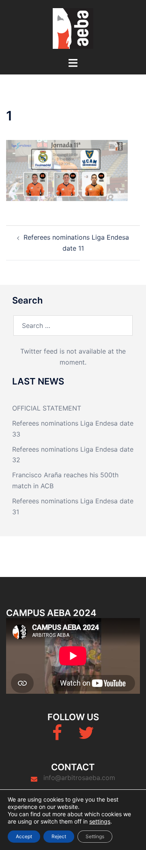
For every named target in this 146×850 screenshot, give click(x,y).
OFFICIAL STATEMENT (46, 408)
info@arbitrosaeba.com (79, 778)
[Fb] (57, 736)
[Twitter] (86, 736)
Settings (95, 836)
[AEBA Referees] (73, 28)
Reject (59, 836)
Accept (24, 836)
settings (99, 821)
